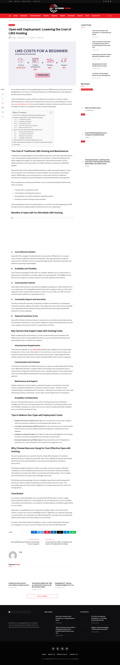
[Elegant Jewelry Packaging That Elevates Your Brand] (85, 629)
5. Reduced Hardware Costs (24, 127)
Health (62, 15)
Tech (87, 15)
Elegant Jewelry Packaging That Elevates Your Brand (99, 628)
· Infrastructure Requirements (25, 131)
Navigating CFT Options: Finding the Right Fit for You (64, 584)
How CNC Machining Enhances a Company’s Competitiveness (96, 134)
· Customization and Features (25, 133)
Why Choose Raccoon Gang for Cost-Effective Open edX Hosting (33, 142)
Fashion (54, 15)
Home (10, 1)
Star (15, 37)
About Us (17, 1)
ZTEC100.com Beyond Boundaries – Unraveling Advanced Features (99, 618)
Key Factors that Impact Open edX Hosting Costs (28, 129)
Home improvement (87, 89)
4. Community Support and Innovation (27, 125)
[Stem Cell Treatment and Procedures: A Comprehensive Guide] (86, 33)
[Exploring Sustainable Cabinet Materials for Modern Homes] (86, 56)
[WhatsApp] (2, 116)
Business (24, 15)
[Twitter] (2, 98)
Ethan (87, 137)
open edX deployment (22, 104)
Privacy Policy (26, 1)
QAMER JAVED (89, 110)
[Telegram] (2, 112)
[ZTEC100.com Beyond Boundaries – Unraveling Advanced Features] (85, 618)
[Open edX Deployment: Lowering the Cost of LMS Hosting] (42, 63)
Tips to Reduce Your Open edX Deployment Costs (28, 140)
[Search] (110, 16)
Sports (80, 15)
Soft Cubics (75, 659)
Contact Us (36, 1)
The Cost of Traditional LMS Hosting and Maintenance (29, 115)
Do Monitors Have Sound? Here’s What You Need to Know (19, 584)
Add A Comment (42, 596)
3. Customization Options (24, 123)
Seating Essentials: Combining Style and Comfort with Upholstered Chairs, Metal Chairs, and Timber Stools (97, 161)
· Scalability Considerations (24, 137)
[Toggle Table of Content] (50, 112)
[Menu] (10, 15)
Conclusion (17, 144)
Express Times (50, 659)
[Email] (2, 107)
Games (46, 15)
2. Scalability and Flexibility (24, 121)
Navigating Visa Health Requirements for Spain (99, 65)
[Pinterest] (2, 103)
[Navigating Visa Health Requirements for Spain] (86, 66)
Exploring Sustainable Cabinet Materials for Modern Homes (101, 55)
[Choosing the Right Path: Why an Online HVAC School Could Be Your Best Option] (42, 575)
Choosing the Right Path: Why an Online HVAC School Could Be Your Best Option (42, 585)
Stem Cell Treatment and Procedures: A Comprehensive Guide (101, 32)
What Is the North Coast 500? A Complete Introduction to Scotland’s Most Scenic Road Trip (101, 44)
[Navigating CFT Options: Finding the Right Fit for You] (65, 575)
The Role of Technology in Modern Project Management (101, 74)
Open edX (36, 349)
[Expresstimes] (60, 8)
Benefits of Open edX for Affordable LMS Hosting (28, 117)
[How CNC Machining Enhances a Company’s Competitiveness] (96, 122)
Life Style (71, 15)
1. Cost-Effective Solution (24, 119)
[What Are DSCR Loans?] (96, 97)
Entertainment (35, 15)
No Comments (31, 37)
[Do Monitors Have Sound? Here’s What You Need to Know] (19, 575)
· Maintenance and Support (24, 135)
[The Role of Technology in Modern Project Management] (86, 75)
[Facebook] (2, 94)
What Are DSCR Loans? (93, 108)
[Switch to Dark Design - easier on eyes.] (108, 15)
